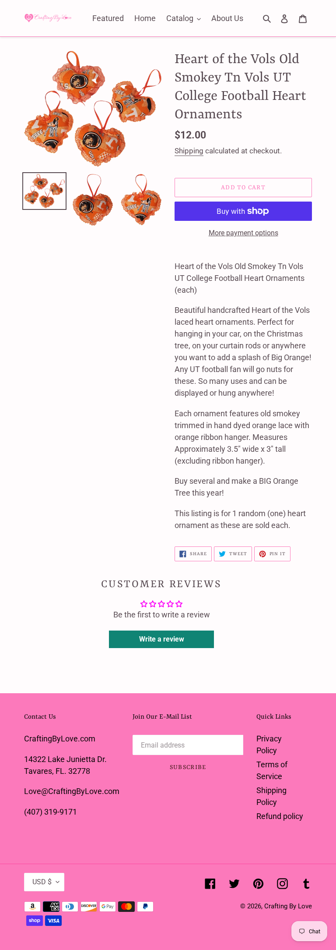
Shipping (189, 150)
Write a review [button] (161, 639)
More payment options (243, 233)
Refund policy (279, 816)
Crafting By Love (288, 906)
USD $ (42, 882)
